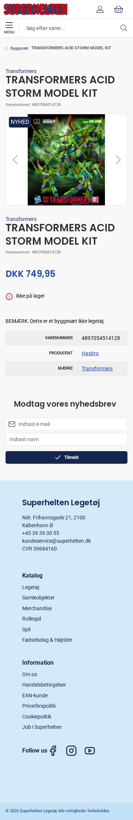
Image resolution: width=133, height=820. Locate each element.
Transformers (21, 71)
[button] (66, 159)
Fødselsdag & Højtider (47, 640)
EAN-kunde (35, 695)
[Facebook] (56, 751)
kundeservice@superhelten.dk (56, 541)
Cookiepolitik (36, 717)
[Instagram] (75, 751)
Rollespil (31, 619)
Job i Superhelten (42, 727)
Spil (26, 629)
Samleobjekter (38, 598)
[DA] (35, 9)
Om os (29, 674)
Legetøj (30, 587)
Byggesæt (19, 48)
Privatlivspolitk (39, 706)
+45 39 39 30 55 (40, 533)
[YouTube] (93, 751)
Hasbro (90, 353)
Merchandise (37, 608)
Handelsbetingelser (44, 685)
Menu (9, 32)
